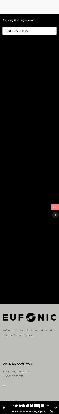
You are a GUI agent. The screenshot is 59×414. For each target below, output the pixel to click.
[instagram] (12, 349)
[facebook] (4, 349)
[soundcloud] (19, 349)
